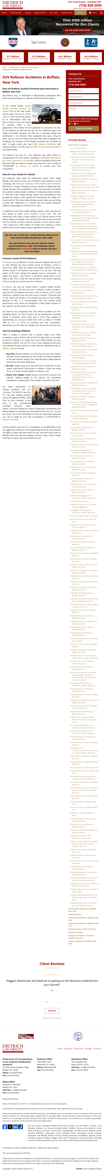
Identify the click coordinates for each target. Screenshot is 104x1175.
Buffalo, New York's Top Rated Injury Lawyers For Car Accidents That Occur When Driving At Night (85, 226)
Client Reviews (15, 13)
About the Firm (40, 13)
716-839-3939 (26, 249)
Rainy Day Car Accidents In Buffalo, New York (85, 577)
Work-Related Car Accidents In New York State (85, 862)
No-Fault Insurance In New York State (84, 520)
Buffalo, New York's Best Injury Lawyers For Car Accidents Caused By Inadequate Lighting (85, 218)
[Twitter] (10, 1126)
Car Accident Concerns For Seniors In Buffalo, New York (85, 241)
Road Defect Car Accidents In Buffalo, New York (83, 617)
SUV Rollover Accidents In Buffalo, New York (85, 757)
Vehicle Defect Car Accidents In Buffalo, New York (84, 820)
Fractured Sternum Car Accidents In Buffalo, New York (85, 417)
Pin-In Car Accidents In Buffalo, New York (83, 543)
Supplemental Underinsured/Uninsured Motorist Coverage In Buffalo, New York (85, 750)
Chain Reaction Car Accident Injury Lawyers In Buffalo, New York (85, 297)
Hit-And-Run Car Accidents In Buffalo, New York (83, 428)
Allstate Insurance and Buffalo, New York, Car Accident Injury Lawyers (83, 159)
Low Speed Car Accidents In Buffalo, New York (82, 479)
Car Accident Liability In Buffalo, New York (84, 247)
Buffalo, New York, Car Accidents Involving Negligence (84, 505)
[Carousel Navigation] (52, 1001)
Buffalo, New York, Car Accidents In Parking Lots (85, 531)
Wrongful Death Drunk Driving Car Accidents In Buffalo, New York (85, 879)
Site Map (88, 1048)
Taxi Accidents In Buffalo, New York (85, 767)
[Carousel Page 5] (62, 1001)
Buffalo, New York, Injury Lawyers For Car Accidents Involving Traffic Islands (85, 253)
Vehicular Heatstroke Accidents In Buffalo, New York (85, 831)
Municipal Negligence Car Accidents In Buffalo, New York (83, 497)
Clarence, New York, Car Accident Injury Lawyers (84, 303)
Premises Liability (75, 932)
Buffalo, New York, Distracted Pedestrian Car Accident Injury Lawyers (83, 326)
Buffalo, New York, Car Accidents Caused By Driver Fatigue (84, 333)
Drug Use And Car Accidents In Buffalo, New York (83, 339)
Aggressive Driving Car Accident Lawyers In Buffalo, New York (84, 152)
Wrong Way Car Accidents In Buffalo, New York (83, 867)
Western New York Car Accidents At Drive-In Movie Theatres (84, 904)
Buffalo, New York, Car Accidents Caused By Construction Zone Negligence (84, 315)
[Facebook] (5, 1126)
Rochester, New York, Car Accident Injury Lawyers (85, 639)
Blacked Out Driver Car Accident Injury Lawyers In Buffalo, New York (85, 186)
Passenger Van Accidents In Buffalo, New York (82, 537)
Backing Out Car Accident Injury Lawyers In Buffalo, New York (84, 174)
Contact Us (80, 13)
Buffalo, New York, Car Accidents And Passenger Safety (84, 274)
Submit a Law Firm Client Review (52, 1018)
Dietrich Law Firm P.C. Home (13, 5)
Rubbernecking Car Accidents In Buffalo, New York (84, 651)
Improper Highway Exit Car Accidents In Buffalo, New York (83, 451)
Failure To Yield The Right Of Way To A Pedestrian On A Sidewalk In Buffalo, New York (84, 404)
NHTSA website (31, 343)
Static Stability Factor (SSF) (37, 214)
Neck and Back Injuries (80, 501)
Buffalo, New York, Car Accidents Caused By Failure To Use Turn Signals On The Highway (84, 390)
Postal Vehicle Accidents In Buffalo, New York (85, 554)
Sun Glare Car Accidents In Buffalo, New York (85, 743)
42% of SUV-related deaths (46, 147)
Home (4, 13)
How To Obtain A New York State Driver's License (84, 434)
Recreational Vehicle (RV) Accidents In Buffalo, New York (85, 605)
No (77, 123)
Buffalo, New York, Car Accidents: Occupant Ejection (84, 526)
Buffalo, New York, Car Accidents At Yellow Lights (85, 890)
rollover (7, 262)
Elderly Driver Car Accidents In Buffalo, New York (83, 367)
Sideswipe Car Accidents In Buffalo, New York (85, 695)
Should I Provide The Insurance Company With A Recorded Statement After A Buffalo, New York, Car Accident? (84, 676)
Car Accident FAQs (79, 148)
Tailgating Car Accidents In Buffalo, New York (85, 763)
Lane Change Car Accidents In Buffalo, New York (83, 462)
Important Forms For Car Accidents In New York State (85, 445)
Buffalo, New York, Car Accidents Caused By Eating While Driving (84, 362)
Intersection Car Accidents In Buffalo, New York (83, 457)
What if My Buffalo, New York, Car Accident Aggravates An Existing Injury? (84, 897)
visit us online (18, 322)
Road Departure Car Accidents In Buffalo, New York (84, 622)
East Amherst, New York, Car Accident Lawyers (83, 356)
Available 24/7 (94, 2)
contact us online (29, 166)
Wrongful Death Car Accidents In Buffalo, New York (84, 873)
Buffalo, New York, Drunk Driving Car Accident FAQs (84, 350)
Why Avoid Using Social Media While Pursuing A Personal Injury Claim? (84, 719)
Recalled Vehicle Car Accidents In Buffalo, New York (84, 588)
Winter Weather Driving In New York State (84, 856)
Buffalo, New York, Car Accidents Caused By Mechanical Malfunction (85, 268)
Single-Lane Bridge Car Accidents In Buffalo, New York (85, 701)
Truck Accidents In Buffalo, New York (84, 803)
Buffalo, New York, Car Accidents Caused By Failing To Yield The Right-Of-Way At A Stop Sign (84, 234)
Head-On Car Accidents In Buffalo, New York (85, 423)
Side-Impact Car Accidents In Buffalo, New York (83, 690)
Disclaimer (68, 1048)
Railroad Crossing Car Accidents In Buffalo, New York (85, 571)
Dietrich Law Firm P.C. (25, 1169)
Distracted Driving (79, 321)
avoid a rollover (10, 348)
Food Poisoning (74, 914)
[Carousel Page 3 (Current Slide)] (52, 1001)
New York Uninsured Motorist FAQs (83, 814)
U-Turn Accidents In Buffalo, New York (84, 808)
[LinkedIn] (15, 1126)
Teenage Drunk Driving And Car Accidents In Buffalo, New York (84, 777)
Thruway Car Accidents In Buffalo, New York (85, 797)
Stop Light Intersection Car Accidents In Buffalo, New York (83, 732)
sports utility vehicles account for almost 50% (17, 108)
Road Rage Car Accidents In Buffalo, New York (82, 634)
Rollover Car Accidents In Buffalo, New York (84, 645)
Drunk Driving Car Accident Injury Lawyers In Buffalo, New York (85, 345)
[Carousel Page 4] (57, 1001)
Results (28, 13)
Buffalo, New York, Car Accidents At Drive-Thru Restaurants (85, 884)
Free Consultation (77, 2)
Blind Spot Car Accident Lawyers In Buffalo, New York (85, 191)
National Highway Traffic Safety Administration (38, 183)
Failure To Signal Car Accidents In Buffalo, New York (84, 384)
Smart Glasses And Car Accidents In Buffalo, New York (84, 707)
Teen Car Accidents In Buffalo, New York (85, 772)
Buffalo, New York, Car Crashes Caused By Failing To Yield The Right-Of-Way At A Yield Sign (84, 261)
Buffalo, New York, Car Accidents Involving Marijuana (84, 485)
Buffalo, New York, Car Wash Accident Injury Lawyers (83, 280)
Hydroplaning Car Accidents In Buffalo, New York (83, 440)
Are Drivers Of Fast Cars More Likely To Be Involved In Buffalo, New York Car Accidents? (84, 167)
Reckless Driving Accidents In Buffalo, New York (83, 594)
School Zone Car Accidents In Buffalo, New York (83, 662)
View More (52, 1011)
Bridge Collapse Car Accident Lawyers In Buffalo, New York (83, 197)
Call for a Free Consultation (77, 30)
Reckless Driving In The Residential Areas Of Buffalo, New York (85, 600)
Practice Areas (66, 13)
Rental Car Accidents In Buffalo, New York (84, 611)
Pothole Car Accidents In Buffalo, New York (84, 560)
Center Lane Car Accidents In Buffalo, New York (83, 291)
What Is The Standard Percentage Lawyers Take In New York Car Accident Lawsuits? (85, 843)
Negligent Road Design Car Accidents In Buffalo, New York (83, 511)
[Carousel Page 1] (41, 1001)
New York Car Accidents (78, 145)
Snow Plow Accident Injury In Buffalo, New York (83, 712)
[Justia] (20, 1126)
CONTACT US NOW (83, 128)
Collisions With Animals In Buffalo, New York (85, 308)
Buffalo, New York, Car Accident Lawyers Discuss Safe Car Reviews (85, 656)
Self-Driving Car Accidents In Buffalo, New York (82, 668)
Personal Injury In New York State (82, 929)
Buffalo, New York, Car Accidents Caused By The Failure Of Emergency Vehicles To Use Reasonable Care (84, 376)
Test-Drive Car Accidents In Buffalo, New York (85, 783)
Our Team (54, 13)
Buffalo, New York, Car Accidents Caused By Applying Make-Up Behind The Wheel (84, 204)
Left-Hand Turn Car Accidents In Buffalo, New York (84, 468)
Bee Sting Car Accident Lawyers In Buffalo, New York (85, 180)
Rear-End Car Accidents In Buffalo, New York (85, 583)
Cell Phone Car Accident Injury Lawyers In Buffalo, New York (83, 285)
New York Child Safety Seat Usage (85, 516)
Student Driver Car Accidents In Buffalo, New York (84, 738)
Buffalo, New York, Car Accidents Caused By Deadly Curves (84, 211)
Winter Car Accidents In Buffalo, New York (84, 850)
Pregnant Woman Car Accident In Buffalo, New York (84, 566)
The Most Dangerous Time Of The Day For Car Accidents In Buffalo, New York (85, 790)
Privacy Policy (78, 1048)
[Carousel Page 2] (46, 1001)
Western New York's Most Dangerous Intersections (82, 837)
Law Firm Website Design (88, 1169)
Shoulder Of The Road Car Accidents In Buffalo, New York (83, 684)
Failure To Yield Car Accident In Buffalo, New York (83, 397)
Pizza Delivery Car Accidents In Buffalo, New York (83, 548)
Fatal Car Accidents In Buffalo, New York (85, 411)
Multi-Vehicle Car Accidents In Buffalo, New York (83, 491)
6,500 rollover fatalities (44, 144)
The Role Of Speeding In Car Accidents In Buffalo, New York (83, 726)
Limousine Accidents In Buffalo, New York (84, 474)
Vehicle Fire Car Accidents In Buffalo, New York (82, 825)
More (95, 13)
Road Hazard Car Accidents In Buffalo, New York (83, 628)
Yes (72, 123)
